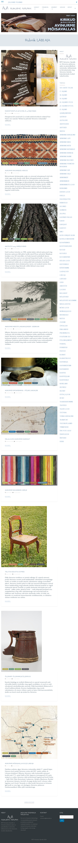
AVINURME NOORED (67, 160)
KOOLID (38, 753)
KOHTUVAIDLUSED (66, 246)
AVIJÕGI (62, 131)
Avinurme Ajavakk (16, 113)
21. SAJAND (63, 109)
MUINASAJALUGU (65, 311)
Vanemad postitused (29, 802)
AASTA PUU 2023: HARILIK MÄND (15, 246)
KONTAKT (70, 7)
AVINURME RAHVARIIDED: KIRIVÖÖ (16, 170)
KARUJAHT (63, 224)
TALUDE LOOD (41, 564)
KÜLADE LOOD (20, 431)
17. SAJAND (63, 91)
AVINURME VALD (24, 753)
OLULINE (63, 322)
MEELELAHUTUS (65, 304)
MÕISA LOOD (34, 431)
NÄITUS (62, 318)
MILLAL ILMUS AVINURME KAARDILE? (17, 439)
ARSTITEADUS (64, 124)
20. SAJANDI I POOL (66, 102)
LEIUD (62, 282)
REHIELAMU (33, 564)
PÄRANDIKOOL (45, 7)
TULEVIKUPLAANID (66, 423)
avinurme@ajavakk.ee (46, 818)
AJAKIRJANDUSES (6, 319)
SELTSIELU (63, 387)
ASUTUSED (63, 127)
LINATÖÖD (63, 286)
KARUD (62, 221)
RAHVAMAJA (64, 362)
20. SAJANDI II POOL (66, 106)
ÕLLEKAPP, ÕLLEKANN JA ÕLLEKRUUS (18, 676)
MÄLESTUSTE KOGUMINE (68, 300)
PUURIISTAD (24, 238)
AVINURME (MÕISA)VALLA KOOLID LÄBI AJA (19, 763)
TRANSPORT (64, 420)
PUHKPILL (63, 344)
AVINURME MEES (22, 319)
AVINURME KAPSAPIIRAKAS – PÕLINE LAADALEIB (21, 390)
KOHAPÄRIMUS (65, 242)
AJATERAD (5, 163)
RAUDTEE (63, 373)
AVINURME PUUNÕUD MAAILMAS (67, 165)
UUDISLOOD (62, 7)
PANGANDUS (64, 329)
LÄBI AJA (16, 103)
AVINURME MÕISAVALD (7, 103)
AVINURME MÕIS (65, 146)
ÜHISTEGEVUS (64, 434)
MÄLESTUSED (64, 297)
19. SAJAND (63, 99)
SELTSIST (62, 391)
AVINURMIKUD (64, 181)
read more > (8, 124)
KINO (61, 232)
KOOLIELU (45, 753)
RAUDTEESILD (64, 380)
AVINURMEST (54, 7)
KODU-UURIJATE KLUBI (67, 235)
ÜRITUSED (63, 438)
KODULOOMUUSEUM (67, 239)
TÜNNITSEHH (64, 427)
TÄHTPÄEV (63, 405)
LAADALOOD (30, 319)
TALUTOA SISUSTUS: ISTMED (15, 572)
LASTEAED (63, 279)
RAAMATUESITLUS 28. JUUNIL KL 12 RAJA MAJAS (20, 111)
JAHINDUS (63, 210)
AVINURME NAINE (13, 163)
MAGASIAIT (63, 293)
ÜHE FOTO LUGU (65, 431)
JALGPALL (63, 213)
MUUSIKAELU (64, 315)
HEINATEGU (63, 203)
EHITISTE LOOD (65, 192)
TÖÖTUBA (35, 382)
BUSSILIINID (63, 188)
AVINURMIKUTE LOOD (67, 185)
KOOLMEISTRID (65, 257)
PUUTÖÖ (30, 238)
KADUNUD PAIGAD (66, 217)
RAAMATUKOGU (65, 358)
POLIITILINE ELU (65, 337)
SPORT (62, 398)
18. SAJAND (63, 95)
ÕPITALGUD (64, 326)
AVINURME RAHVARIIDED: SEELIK (16, 490)
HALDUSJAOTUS (65, 199)
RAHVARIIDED (33, 163)
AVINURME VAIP (65, 170)
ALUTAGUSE (64, 120)
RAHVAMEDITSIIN (65, 365)
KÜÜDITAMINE (64, 268)
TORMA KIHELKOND (43, 163)
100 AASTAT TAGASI (66, 88)
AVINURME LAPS (65, 138)
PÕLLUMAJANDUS (66, 340)
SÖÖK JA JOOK (28, 382)
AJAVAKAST (36, 7)
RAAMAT (22, 103)
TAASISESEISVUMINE (66, 402)
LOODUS (63, 290)
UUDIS (27, 103)
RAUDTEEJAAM (65, 376)
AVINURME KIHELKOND (67, 135)
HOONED (11, 238)
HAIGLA (62, 195)
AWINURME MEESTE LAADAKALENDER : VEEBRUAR (22, 326)
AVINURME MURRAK (66, 153)
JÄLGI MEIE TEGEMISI (15, 2)
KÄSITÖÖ (21, 163)
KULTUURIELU (64, 264)
